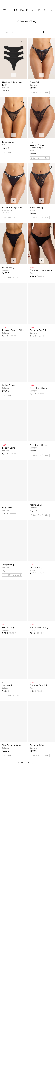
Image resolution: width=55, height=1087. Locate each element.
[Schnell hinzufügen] (13, 75)
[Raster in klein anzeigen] (49, 32)
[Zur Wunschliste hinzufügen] (23, 42)
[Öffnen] (4, 10)
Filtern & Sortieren (11, 32)
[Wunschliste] (39, 10)
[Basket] (50, 10)
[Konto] (45, 10)
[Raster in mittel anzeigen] (43, 32)
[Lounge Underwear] (20, 10)
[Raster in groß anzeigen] (38, 32)
